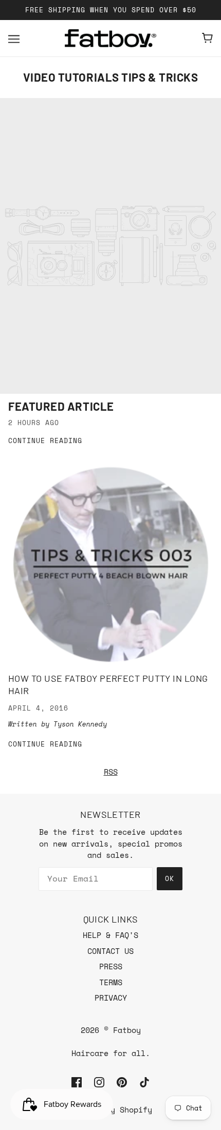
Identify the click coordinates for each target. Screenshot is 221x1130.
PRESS (110, 966)
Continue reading (45, 441)
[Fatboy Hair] (110, 38)
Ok (169, 878)
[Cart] (207, 38)
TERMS (110, 982)
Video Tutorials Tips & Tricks (110, 77)
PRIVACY (111, 997)
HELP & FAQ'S (110, 935)
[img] (76, 1081)
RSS (111, 771)
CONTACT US (110, 950)
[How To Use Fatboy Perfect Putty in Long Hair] (110, 564)
